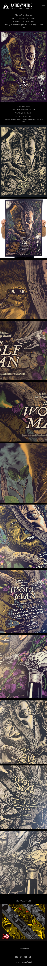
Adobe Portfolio (27, 962)
